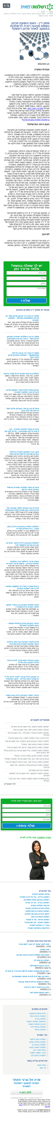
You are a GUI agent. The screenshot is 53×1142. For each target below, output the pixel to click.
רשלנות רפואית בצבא (37, 1047)
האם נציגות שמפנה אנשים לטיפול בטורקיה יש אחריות (27, 971)
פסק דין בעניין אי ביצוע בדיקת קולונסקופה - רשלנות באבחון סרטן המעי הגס (23, 355)
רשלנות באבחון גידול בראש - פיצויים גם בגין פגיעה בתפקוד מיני (22, 544)
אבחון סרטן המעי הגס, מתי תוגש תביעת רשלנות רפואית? (26, 759)
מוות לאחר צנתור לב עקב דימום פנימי (34, 944)
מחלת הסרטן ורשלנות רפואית (37, 908)
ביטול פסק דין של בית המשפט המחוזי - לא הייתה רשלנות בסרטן (21, 587)
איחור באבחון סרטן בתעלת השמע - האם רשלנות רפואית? (23, 624)
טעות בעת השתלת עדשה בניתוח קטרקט (32, 955)
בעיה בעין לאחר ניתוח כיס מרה (36, 987)
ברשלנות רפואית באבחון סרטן (36, 120)
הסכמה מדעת (40, 1030)
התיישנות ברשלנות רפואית (38, 928)
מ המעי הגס (35, 108)
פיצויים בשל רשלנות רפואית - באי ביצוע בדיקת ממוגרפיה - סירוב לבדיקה (22, 430)
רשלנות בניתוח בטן (38, 1055)
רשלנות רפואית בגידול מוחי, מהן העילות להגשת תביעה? (27, 762)
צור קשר (42, 1068)
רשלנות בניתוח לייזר (38, 1027)
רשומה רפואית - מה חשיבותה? (36, 922)
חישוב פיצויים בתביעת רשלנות (37, 914)
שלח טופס (27, 826)
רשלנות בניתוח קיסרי (38, 1016)
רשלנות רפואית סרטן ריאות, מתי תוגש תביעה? (31, 730)
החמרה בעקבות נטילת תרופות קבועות (33, 982)
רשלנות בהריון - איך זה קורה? (37, 903)
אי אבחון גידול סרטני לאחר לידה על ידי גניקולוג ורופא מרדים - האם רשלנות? (21, 678)
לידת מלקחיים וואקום (37, 1013)
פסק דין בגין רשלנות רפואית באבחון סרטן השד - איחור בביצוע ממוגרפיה (23, 338)
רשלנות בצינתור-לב (41, 960)
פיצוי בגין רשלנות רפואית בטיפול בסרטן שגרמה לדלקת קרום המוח (24, 453)
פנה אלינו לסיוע (35, 837)
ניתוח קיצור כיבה (39, 1050)
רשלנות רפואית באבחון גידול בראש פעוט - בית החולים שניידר (23, 527)
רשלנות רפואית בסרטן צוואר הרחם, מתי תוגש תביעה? (28, 747)
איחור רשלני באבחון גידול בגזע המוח (22, 695)
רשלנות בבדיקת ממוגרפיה (39, 770)
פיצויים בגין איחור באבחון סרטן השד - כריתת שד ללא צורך (22, 409)
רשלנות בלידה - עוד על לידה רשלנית (34, 897)
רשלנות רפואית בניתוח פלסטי (37, 911)
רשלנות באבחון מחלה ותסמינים (36, 900)
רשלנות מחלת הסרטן (37, 1042)
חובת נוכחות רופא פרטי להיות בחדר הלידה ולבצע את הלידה (23, 661)
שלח (26, 300)
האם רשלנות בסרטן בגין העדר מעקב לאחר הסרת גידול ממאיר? (22, 606)
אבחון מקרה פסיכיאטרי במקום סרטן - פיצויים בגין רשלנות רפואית (22, 391)
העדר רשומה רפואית (38, 1053)
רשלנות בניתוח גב (39, 1045)
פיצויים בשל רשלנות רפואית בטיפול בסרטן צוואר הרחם (23, 488)
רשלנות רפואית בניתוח (40, 917)
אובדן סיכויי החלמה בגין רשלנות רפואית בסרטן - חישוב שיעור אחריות (22, 562)
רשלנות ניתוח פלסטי (38, 1039)
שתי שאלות (44, 950)
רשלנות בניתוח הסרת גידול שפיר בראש (21, 374)
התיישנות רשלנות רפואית (36, 1021)
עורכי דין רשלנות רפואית (39, 925)
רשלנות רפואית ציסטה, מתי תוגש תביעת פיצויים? (30, 727)
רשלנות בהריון (40, 1019)
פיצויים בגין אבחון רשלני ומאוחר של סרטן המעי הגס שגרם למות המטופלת (22, 509)
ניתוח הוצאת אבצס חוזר (39, 992)
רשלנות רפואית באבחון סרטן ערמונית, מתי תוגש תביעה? (27, 741)
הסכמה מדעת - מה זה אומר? (37, 920)
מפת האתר (41, 1065)
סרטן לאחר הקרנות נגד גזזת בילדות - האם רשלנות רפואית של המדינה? (22, 643)
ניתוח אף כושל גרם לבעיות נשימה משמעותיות (30, 976)
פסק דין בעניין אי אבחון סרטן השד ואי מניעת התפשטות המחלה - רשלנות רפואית (22, 318)
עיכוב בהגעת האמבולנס (39, 966)
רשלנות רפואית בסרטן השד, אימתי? (35, 744)
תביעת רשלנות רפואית (37, 1024)
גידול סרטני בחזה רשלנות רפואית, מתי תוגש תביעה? (28, 738)
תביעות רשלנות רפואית (40, 905)
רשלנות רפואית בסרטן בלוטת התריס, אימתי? (31, 756)
